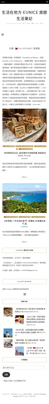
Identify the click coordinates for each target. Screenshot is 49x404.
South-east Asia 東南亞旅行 (24, 146)
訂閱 (6, 375)
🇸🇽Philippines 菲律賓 (25, 149)
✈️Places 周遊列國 (8, 146)
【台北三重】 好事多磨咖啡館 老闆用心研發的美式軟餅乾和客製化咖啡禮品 (35, 319)
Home (3, 2)
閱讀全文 (24, 177)
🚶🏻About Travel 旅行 (38, 217)
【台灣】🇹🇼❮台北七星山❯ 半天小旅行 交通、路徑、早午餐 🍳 (35, 350)
